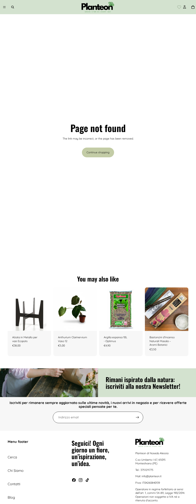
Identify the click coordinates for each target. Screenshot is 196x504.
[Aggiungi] (90, 325)
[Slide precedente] (12, 309)
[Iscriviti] (137, 417)
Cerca (12, 457)
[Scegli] (45, 325)
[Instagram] (80, 480)
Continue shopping (98, 152)
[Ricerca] (12, 7)
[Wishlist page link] (179, 7)
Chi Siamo (16, 470)
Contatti (14, 484)
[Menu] (4, 7)
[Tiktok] (87, 480)
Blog (11, 497)
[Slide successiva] (47, 309)
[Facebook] (74, 480)
